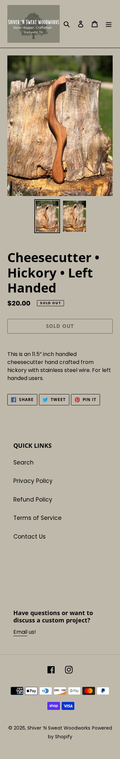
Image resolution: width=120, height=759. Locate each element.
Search (23, 462)
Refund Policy (32, 500)
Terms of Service (37, 518)
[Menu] (109, 24)
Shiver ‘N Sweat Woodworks (58, 728)
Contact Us (29, 537)
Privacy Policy (33, 481)
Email (20, 632)
